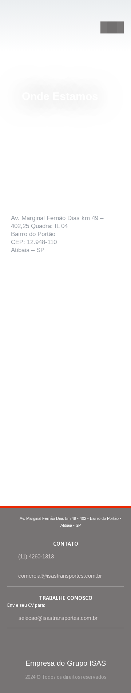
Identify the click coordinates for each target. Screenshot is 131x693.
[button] (112, 27)
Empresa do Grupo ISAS (65, 663)
